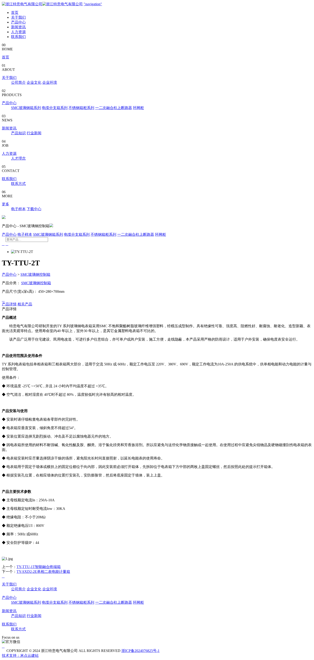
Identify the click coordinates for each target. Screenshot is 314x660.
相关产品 (24, 304)
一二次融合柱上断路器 (113, 108)
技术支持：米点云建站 (20, 655)
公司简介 (18, 82)
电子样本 (18, 209)
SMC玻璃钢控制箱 (35, 274)
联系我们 (18, 37)
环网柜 (138, 108)
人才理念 (18, 158)
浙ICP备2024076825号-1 (140, 651)
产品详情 (9, 304)
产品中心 (18, 22)
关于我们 (18, 17)
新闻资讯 (18, 27)
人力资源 (18, 32)
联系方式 (18, 184)
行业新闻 (34, 133)
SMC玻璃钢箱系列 (26, 108)
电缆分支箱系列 (55, 108)
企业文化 (34, 82)
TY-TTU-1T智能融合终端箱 (39, 567)
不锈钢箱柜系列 (81, 108)
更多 (5, 204)
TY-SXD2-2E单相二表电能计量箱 (43, 572)
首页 (14, 12)
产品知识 (18, 133)
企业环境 (49, 82)
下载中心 (34, 209)
